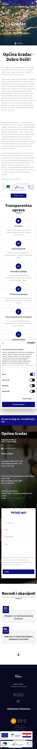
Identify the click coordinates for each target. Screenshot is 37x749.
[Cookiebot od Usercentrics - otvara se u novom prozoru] (27, 343)
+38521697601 (8, 445)
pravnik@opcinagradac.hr (14, 498)
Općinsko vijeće (18, 340)
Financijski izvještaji (18, 271)
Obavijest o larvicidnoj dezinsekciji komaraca (18, 617)
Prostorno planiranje (18, 294)
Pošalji (7, 571)
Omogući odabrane (18, 404)
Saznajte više (18, 195)
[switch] (32, 379)
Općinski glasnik (18, 249)
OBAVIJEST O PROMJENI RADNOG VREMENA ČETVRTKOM (18, 638)
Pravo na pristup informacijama (18, 317)
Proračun (18, 226)
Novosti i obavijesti (18, 593)
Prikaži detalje (27, 398)
